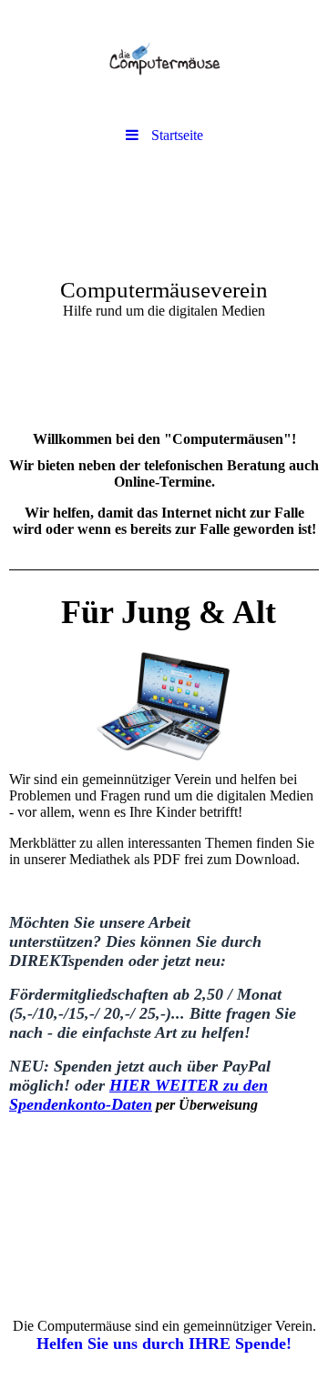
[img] (164, 59)
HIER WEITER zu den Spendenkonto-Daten (138, 1094)
